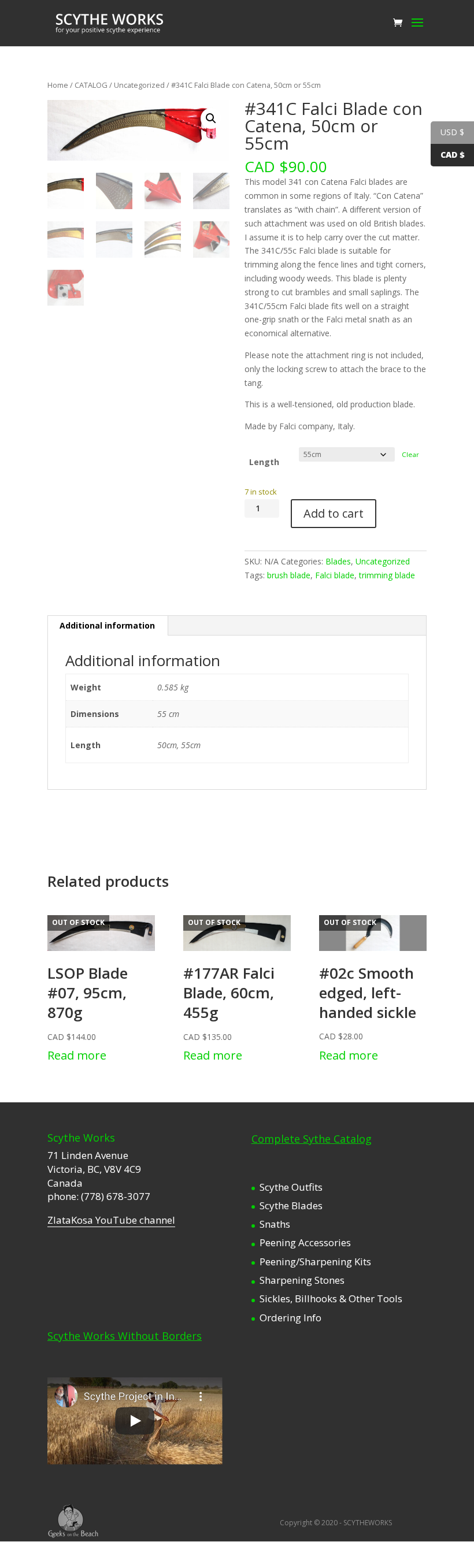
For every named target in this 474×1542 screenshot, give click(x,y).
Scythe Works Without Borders (124, 1336)
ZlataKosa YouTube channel (111, 1220)
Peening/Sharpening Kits (315, 1261)
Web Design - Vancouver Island (73, 1521)
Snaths (275, 1224)
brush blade (288, 575)
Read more (76, 1055)
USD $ (452, 132)
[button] (211, 118)
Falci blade (334, 575)
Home (57, 85)
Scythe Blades (291, 1205)
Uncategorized (139, 85)
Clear (410, 454)
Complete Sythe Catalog (311, 1139)
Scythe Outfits (291, 1187)
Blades (338, 561)
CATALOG (91, 85)
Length (264, 461)
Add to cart (333, 513)
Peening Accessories (305, 1242)
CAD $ (452, 154)
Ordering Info (290, 1317)
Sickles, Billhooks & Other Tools (331, 1298)
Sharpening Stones (302, 1280)
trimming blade (387, 575)
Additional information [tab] (107, 625)
